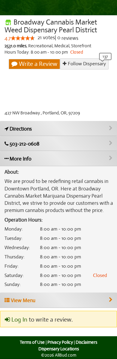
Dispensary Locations (58, 349)
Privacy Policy (60, 342)
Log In (18, 319)
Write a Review (37, 64)
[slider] (23, 38)
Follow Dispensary (86, 64)
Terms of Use (32, 342)
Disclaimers (86, 342)
